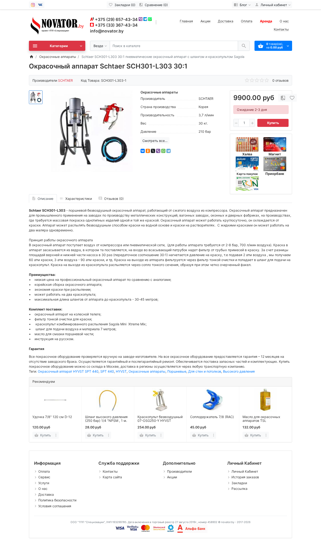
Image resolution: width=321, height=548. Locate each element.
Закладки (239, 483)
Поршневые (176, 371)
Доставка (225, 21)
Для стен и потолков (204, 371)
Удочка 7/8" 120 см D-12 (52, 417)
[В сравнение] (283, 98)
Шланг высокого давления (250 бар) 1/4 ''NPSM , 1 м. (106, 419)
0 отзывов (280, 80)
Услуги (43, 483)
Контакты (281, 29)
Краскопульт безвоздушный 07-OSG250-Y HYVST (160, 419)
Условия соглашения (54, 506)
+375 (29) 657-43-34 (116, 19)
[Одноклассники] (148, 151)
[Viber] (158, 151)
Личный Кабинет (244, 471)
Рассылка (239, 489)
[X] (153, 151)
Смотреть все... (155, 141)
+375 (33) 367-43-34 (116, 25)
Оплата (246, 21)
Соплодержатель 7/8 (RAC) (212, 417)
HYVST (121, 371)
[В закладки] (292, 98)
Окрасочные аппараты (147, 371)
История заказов (245, 477)
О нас (284, 21)
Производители (179, 471)
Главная (186, 21)
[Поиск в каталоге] (244, 46)
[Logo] (57, 25)
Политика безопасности (57, 500)
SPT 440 (107, 371)
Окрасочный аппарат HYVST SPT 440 (68, 371)
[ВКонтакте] (143, 151)
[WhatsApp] (163, 151)
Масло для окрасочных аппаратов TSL (261, 419)
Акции (205, 21)
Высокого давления (239, 371)
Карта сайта (112, 477)
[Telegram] (168, 151)
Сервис (44, 477)
